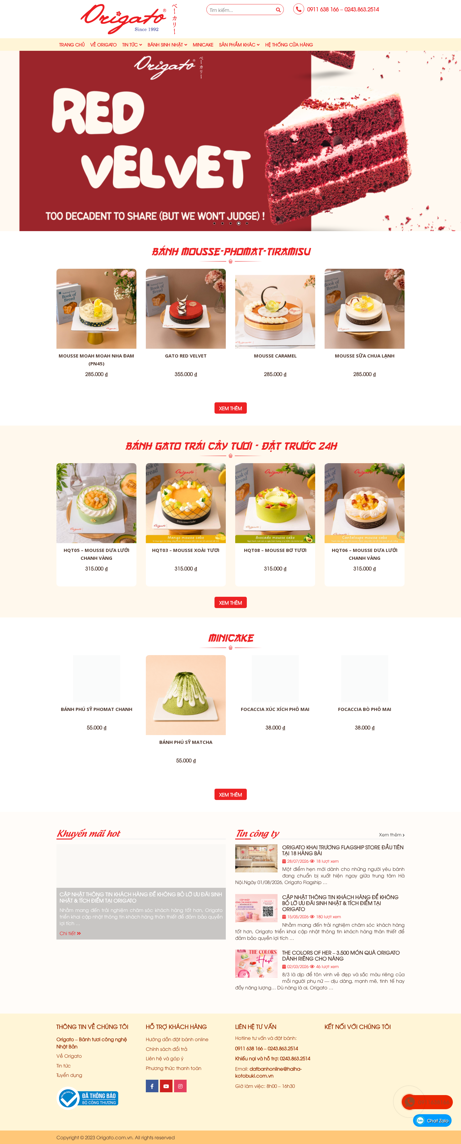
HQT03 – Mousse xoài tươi (186, 550)
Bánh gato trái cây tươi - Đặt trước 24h (230, 446)
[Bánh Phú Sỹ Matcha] (186, 695)
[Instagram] (180, 1086)
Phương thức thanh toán (173, 1068)
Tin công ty (256, 832)
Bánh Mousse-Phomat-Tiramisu (230, 251)
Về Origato (103, 44)
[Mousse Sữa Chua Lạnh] (365, 309)
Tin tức (130, 44)
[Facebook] (152, 1086)
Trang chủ (72, 44)
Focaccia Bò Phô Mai (364, 709)
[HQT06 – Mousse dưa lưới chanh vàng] (365, 503)
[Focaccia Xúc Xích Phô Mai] (275, 678)
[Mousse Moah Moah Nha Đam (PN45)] (96, 309)
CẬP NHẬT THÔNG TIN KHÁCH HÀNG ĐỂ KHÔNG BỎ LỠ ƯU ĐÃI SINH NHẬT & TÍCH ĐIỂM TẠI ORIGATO (141, 897)
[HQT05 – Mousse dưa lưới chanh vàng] (96, 503)
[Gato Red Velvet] (186, 309)
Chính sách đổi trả (166, 1049)
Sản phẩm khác (237, 44)
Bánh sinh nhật (165, 44)
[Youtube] (166, 1086)
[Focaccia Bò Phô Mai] (365, 678)
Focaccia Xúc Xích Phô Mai (275, 709)
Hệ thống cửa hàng (289, 44)
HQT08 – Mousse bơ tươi (275, 550)
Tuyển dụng (69, 1075)
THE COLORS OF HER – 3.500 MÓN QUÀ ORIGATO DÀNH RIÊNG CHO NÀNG (341, 955)
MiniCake (203, 44)
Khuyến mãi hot (87, 832)
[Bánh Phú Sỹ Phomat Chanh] (96, 678)
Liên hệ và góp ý (164, 1058)
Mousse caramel (275, 355)
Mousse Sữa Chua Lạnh (365, 355)
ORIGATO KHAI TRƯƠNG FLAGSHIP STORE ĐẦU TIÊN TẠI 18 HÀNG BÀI (343, 850)
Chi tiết (68, 933)
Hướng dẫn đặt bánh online (177, 1039)
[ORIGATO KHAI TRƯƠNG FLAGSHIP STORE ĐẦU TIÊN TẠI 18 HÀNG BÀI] (256, 858)
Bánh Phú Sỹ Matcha (185, 742)
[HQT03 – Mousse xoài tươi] (186, 503)
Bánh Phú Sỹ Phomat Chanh (96, 709)
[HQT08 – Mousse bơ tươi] (275, 503)
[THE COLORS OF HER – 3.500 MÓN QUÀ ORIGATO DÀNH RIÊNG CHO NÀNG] (256, 964)
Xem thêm (230, 408)
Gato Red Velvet (186, 355)
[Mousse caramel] (275, 309)
